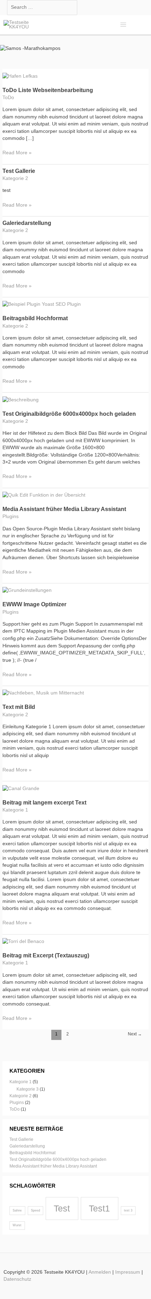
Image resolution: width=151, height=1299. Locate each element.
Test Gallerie (18, 171)
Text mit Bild (18, 707)
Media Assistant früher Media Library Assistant (64, 509)
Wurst (17, 1225)
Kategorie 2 (15, 178)
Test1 (99, 1208)
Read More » (17, 153)
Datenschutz (17, 1279)
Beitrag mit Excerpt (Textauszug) (45, 955)
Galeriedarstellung (26, 223)
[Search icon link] (140, 25)
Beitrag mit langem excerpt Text (44, 803)
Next (135, 1034)
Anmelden (99, 1272)
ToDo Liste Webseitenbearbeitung (47, 90)
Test (62, 1208)
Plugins (10, 516)
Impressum (127, 1272)
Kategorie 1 (15, 810)
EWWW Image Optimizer (34, 604)
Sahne (17, 1210)
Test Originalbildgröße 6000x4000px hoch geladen (69, 414)
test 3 (128, 1210)
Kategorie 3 (28, 1089)
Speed (35, 1210)
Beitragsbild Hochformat (35, 318)
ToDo (8, 97)
